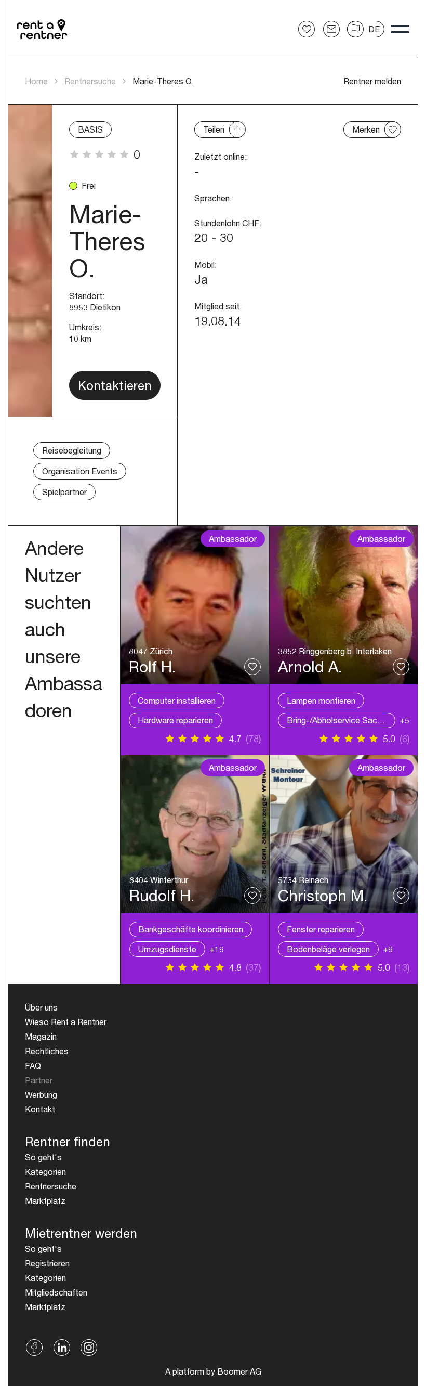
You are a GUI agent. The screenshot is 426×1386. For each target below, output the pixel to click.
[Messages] (331, 29)
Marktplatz (45, 1201)
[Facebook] (34, 1347)
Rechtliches (47, 1051)
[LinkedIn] (61, 1347)
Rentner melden (372, 81)
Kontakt (40, 1109)
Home (36, 81)
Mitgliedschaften (56, 1292)
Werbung (41, 1094)
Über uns (41, 1007)
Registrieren (47, 1263)
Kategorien (45, 1171)
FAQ (33, 1065)
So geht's (43, 1157)
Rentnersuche (90, 81)
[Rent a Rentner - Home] (43, 29)
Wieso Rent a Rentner (65, 1022)
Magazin (41, 1036)
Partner (38, 1080)
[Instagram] (89, 1347)
